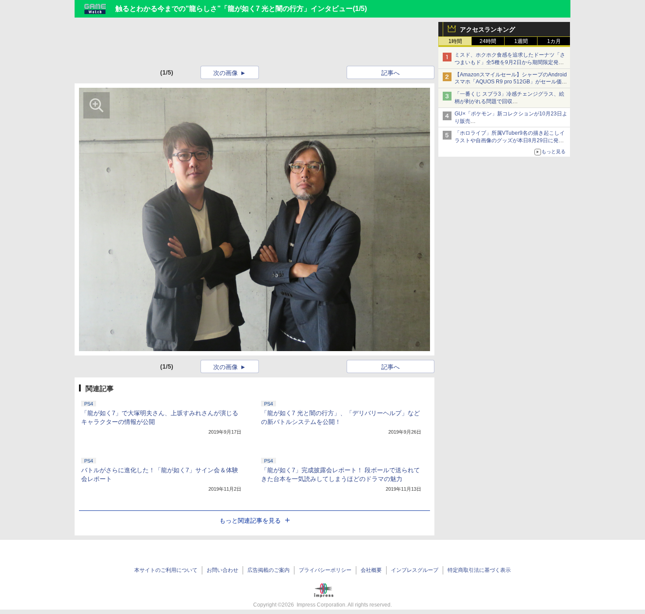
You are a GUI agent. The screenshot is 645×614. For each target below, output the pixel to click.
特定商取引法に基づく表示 (479, 570)
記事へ (390, 72)
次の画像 (225, 72)
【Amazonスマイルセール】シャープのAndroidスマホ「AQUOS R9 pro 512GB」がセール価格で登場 (511, 82)
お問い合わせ (222, 570)
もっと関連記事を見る (250, 520)
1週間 (521, 41)
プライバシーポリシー (325, 570)
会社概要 (371, 570)
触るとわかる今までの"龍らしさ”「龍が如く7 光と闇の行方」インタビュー (234, 8)
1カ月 (554, 41)
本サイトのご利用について (165, 570)
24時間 (488, 41)
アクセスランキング (487, 29)
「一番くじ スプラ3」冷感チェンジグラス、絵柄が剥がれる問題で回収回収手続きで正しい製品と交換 (509, 101)
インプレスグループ (414, 570)
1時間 (455, 41)
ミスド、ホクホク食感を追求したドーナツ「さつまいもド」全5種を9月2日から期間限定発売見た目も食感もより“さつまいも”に (510, 62)
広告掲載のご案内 (268, 570)
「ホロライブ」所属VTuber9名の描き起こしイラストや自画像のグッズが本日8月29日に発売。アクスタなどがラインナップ (510, 140)
